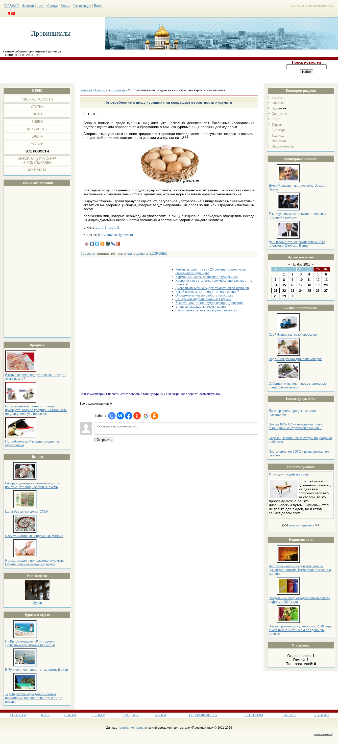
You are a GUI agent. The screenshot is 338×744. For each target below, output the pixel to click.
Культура (279, 130)
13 (326, 280)
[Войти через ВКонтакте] (120, 416)
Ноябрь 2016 (300, 264)
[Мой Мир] (107, 243)
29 (284, 296)
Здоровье (279, 108)
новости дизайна (301, 525)
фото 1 (101, 227)
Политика (279, 141)
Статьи (52, 6)
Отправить (104, 440)
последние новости (132, 727)
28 (275, 296)
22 (284, 291)
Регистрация (81, 6)
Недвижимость (283, 146)
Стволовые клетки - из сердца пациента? (206, 310)
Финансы (278, 103)
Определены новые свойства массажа (204, 295)
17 (301, 285)
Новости (28, 6)
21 (275, 291)
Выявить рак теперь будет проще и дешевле (209, 303)
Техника (278, 135)
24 (301, 291)
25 (309, 291)
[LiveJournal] (113, 243)
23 (292, 291)
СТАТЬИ (70, 715)
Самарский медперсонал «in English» (203, 299)
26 (317, 291)
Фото (40, 6)
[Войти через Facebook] (128, 416)
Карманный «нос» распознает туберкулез (206, 277)
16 (292, 285)
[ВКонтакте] (92, 243)
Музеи (37, 603)
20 (326, 285)
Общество (279, 114)
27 (326, 291)
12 (317, 280)
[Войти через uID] (112, 416)
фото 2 (114, 227)
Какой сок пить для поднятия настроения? (207, 292)
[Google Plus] (118, 243)
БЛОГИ (160, 715)
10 (301, 280)
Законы (277, 97)
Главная (86, 90)
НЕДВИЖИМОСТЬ (203, 715)
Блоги (65, 6)
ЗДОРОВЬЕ (158, 253)
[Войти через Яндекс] (137, 416)
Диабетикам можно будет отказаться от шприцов (212, 288)
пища (128, 253)
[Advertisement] (138, 71)
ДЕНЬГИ (98, 715)
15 (284, 285)
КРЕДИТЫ (131, 715)
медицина (140, 253)
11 (309, 280)
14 (275, 285)
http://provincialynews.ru (115, 235)
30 (292, 296)
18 (309, 285)
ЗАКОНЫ (289, 715)
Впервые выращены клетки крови (200, 306)
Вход (98, 6)
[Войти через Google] (146, 416)
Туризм (277, 124)
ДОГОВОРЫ (253, 715)
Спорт (276, 119)
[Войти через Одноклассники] (154, 416)
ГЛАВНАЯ (11, 6)
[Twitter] (97, 243)
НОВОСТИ (18, 715)
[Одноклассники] (102, 243)
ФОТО (45, 715)
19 (317, 285)
